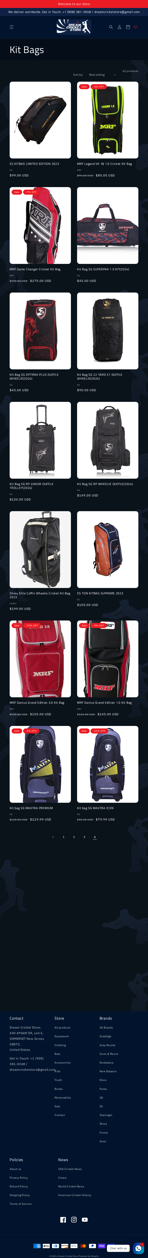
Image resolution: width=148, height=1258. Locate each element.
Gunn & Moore (109, 1054)
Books (59, 1089)
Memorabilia (63, 1097)
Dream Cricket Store (68, 1256)
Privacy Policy (19, 1177)
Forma (104, 1132)
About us (15, 1169)
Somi (103, 1141)
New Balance (108, 1071)
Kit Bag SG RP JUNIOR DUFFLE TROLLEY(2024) (31, 486)
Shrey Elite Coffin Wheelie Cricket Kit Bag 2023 (40, 595)
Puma (103, 1089)
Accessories (63, 1062)
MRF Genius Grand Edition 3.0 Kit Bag (37, 702)
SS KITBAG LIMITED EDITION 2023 (34, 164)
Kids (57, 1071)
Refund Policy (19, 1186)
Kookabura (107, 1062)
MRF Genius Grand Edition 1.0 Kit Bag (104, 702)
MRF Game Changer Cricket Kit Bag (35, 269)
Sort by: (78, 74)
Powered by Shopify (89, 1256)
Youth (58, 1080)
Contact (60, 1115)
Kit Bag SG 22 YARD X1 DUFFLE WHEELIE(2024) (100, 376)
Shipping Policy (20, 1195)
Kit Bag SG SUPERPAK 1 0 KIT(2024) (103, 269)
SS (101, 1106)
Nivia (103, 1080)
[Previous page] (53, 837)
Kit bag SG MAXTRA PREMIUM (31, 808)
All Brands (106, 1027)
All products (63, 1027)
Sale (57, 1106)
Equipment (62, 1036)
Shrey (103, 1123)
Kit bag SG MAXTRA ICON (95, 808)
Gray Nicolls (108, 1045)
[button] (11, 27)
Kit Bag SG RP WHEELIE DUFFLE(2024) (105, 484)
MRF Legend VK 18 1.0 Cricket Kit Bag (104, 164)
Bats (57, 1054)
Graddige (106, 1036)
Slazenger (106, 1115)
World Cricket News (71, 1186)
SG (101, 1097)
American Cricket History (74, 1195)
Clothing (60, 1045)
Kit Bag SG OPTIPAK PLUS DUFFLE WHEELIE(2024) (34, 376)
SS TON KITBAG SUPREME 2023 (100, 593)
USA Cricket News (70, 1169)
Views (62, 1177)
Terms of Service (21, 1204)
